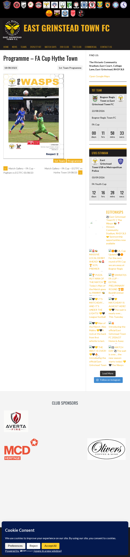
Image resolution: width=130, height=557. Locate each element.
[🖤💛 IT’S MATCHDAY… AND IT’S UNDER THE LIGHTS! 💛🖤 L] (98, 308)
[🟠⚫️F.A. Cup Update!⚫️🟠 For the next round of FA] (118, 260)
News (14, 47)
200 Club (64, 47)
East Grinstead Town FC (67, 28)
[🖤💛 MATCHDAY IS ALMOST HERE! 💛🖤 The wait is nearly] (118, 308)
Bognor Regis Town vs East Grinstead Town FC (103, 101)
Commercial (91, 47)
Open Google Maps (99, 76)
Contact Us (106, 47)
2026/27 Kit (35, 47)
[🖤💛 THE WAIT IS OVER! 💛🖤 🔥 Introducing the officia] (98, 356)
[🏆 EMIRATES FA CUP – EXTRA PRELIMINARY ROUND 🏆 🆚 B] (118, 284)
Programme (75, 67)
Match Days (50, 47)
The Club (76, 47)
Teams (23, 47)
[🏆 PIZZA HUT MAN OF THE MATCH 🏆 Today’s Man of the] (98, 284)
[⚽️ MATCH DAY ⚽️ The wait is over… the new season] (118, 356)
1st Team (64, 67)
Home (6, 47)
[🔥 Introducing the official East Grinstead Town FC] (118, 332)
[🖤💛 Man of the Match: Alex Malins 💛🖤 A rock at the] (98, 332)
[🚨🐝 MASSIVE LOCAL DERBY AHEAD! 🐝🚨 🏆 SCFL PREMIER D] (98, 260)
